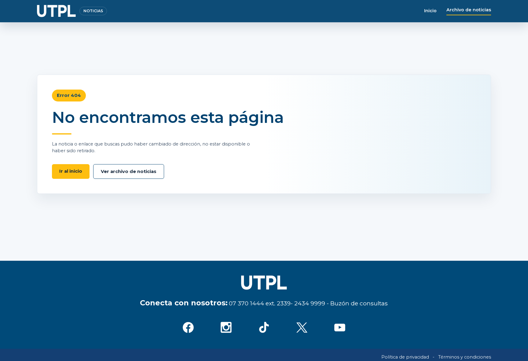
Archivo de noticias (468, 10)
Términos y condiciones (464, 357)
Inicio (430, 10)
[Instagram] (226, 327)
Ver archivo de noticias (128, 171)
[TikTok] (264, 327)
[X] (302, 327)
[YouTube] (339, 327)
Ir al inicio (70, 171)
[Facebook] (188, 327)
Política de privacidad (405, 357)
